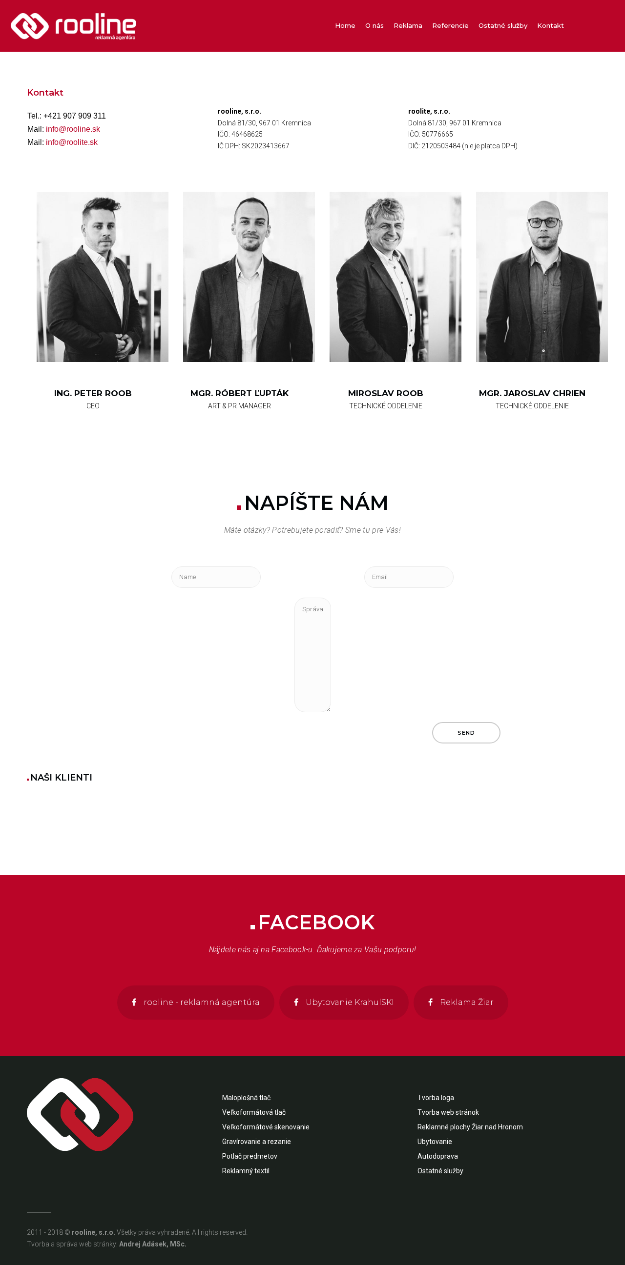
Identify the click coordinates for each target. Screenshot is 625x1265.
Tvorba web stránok (448, 1112)
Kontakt (45, 92)
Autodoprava (437, 1156)
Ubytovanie (434, 1141)
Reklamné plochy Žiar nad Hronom (470, 1127)
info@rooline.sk (73, 129)
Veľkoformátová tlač (254, 1112)
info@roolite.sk (72, 142)
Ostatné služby (440, 1171)
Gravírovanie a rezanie (256, 1141)
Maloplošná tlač (246, 1098)
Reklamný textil (246, 1171)
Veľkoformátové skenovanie (266, 1127)
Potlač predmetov (249, 1156)
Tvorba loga (435, 1098)
